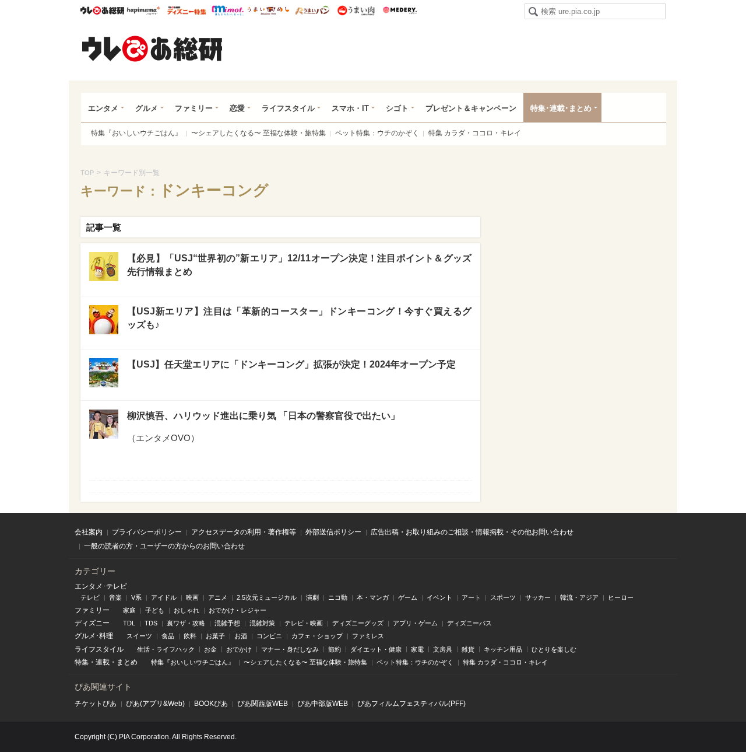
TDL (129, 623)
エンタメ (103, 108)
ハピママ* (143, 10)
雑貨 (468, 649)
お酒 (240, 635)
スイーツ (139, 635)
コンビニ (269, 635)
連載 (103, 662)
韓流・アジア (579, 597)
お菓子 (215, 635)
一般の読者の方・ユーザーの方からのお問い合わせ (164, 546)
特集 (82, 662)
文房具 (442, 649)
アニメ (217, 597)
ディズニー (92, 623)
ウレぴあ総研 (102, 10)
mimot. (228, 10)
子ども (154, 610)
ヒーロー (621, 597)
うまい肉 (356, 10)
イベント (439, 597)
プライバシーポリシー (147, 532)
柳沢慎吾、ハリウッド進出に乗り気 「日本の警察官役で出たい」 (263, 416)
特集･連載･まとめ (561, 108)
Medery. (399, 10)
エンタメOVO (163, 438)
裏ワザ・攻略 (186, 623)
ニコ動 (337, 597)
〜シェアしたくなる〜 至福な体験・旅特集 (258, 133)
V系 (136, 597)
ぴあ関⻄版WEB (262, 703)
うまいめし (268, 10)
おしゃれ (186, 610)
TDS (151, 623)
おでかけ (239, 649)
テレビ (90, 597)
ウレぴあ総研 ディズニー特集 (187, 10)
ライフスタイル (288, 108)
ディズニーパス (469, 623)
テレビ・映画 (303, 623)
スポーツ (503, 597)
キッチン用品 (503, 649)
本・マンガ (373, 597)
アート (471, 597)
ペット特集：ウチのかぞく (377, 133)
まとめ (127, 662)
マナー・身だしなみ (290, 649)
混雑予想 (227, 623)
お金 (210, 649)
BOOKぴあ (211, 703)
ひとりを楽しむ (554, 649)
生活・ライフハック (166, 649)
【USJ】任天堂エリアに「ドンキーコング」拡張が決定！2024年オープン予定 (291, 364)
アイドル (164, 597)
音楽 (115, 597)
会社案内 (89, 532)
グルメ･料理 (94, 636)
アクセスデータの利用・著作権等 (243, 532)
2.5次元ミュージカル (267, 597)
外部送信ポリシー (333, 532)
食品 (167, 635)
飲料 (190, 635)
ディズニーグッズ (357, 623)
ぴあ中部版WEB (322, 703)
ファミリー (194, 108)
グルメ (146, 108)
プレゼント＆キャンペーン (470, 108)
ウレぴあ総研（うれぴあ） (152, 48)
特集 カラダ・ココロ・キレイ (474, 133)
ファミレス (368, 635)
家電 (417, 649)
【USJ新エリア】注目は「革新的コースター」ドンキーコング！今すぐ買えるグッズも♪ (299, 317)
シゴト (397, 108)
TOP (87, 172)
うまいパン (312, 10)
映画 (192, 597)
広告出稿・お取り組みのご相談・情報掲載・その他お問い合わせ (472, 532)
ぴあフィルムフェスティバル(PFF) (411, 703)
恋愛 (237, 108)
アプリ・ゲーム (415, 623)
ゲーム (407, 597)
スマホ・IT (350, 108)
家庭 (129, 610)
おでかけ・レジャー (237, 610)
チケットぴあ (96, 703)
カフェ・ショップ (317, 635)
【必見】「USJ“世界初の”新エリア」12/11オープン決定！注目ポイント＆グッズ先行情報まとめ (299, 264)
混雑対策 (262, 623)
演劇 (312, 597)
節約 (334, 649)
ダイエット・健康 (376, 649)
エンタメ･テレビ (101, 586)
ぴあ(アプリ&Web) (155, 703)
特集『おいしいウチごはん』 (136, 133)
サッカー (538, 597)
